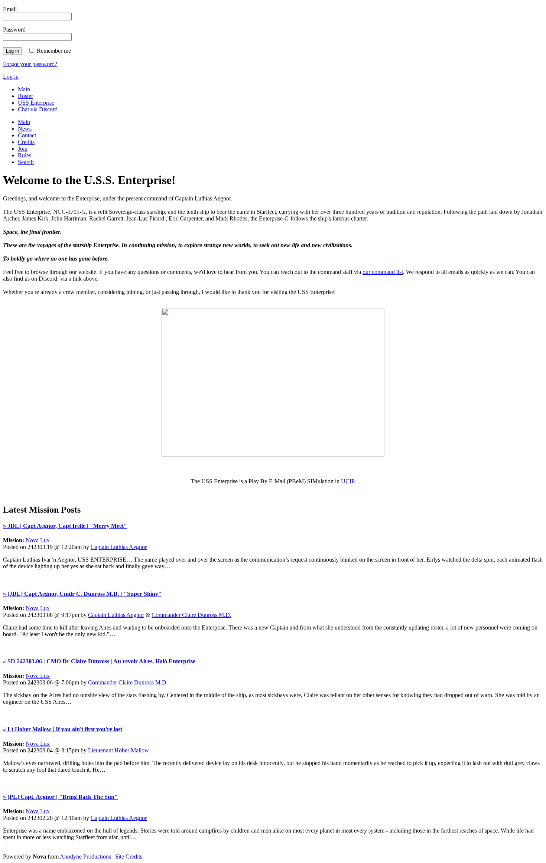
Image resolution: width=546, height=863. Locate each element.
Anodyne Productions (85, 856)
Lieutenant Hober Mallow (118, 750)
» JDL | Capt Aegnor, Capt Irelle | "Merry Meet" (65, 526)
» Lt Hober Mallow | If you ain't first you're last (62, 729)
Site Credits (128, 856)
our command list (383, 272)
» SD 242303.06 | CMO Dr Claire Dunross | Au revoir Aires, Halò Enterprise (99, 661)
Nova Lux (38, 540)
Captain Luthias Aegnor (119, 547)
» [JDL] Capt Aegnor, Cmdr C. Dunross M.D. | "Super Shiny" (82, 594)
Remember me (54, 51)
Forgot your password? (30, 64)
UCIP (347, 481)
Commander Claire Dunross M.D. (191, 615)
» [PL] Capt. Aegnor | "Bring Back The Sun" (60, 797)
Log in (11, 76)
